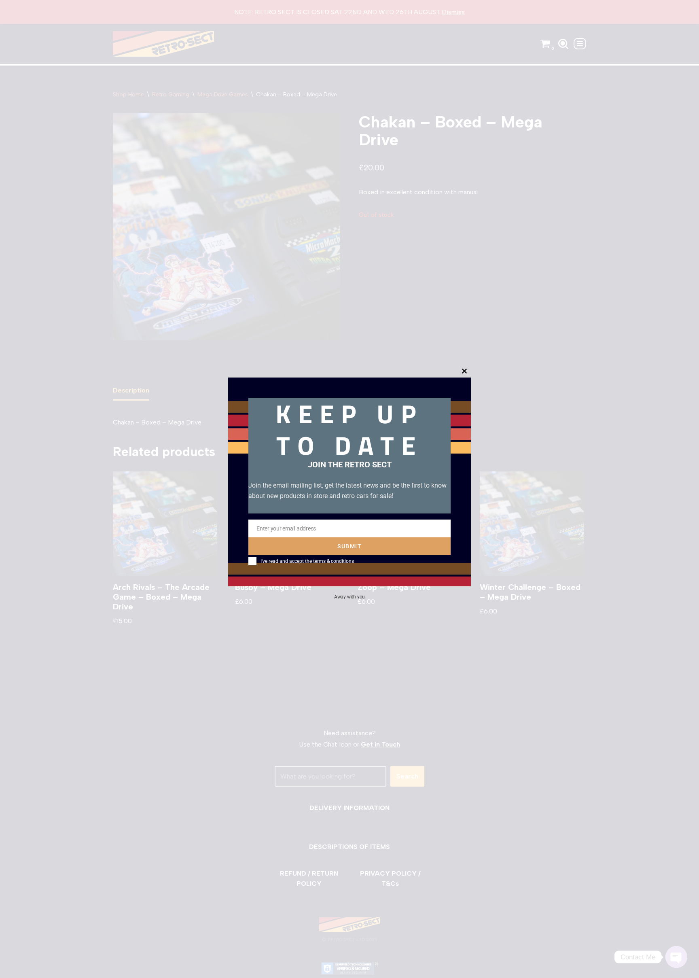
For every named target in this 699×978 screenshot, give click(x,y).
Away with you (349, 597)
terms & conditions (333, 561)
